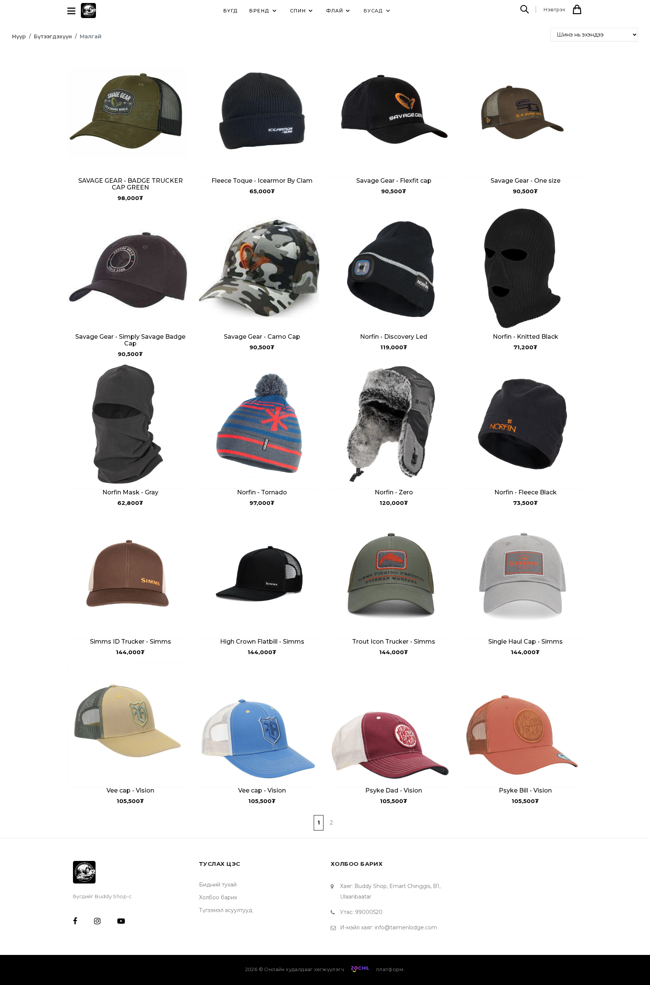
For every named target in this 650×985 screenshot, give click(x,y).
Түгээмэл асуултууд (225, 910)
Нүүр (19, 36)
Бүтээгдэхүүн (53, 36)
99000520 (369, 912)
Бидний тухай (218, 884)
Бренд (259, 11)
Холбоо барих (218, 897)
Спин (298, 11)
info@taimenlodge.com (406, 927)
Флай (334, 11)
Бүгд (230, 11)
